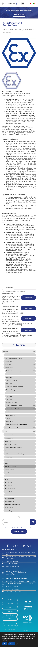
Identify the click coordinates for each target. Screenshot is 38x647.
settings (4, 640)
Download (28, 298)
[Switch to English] (30, 3)
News (9, 619)
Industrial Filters (20, 29)
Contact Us (10, 615)
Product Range (19, 15)
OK (4, 644)
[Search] (33, 522)
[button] (22, 3)
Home (5, 29)
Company (10, 603)
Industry (10, 611)
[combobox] (16, 522)
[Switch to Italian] (34, 3)
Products (10, 29)
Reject (11, 644)
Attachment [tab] (9, 288)
